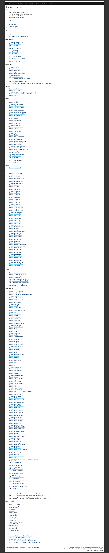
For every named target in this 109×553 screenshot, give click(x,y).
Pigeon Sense (17, 95)
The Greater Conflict (18, 414)
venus (10, 514)
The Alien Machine (18, 396)
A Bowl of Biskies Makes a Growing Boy (23, 294)
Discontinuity (17, 320)
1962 (10, 282)
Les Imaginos (17, 67)
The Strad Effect (17, 441)
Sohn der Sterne (17, 130)
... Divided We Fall (18, 293)
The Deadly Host (18, 404)
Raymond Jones (12, 24)
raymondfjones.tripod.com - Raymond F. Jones (19, 539)
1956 (10, 154)
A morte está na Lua (18, 297)
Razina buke (15, 485)
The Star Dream (17, 438)
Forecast (16, 330)
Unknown (11, 42)
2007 (10, 45)
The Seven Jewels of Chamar (18, 58)
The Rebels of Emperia (19, 42)
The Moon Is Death (18, 425)
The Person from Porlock (19, 231)
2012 (10, 83)
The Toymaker (17, 75)
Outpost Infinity (17, 360)
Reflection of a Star (18, 378)
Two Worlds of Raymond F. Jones (19, 81)
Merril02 (11, 520)
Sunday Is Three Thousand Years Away (23, 391)
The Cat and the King (19, 397)
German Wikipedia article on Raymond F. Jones (20, 544)
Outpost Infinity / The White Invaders (20, 36)
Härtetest (16, 334)
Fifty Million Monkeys (18, 326)
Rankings (44, 3)
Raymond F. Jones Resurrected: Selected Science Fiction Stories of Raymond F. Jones (32, 83)
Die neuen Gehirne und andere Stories (21, 78)
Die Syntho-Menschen (19, 101)
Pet (14, 365)
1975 (10, 80)
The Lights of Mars (18, 417)
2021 (10, 60)
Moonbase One (17, 117)
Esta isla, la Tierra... (18, 102)
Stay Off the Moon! (16, 61)
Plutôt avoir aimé (18, 370)
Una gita (14, 464)
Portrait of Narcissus (18, 372)
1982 (10, 285)
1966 (10, 159)
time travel (11, 523)
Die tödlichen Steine (16, 467)
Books (25, 3)
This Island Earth (16, 152)
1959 (10, 155)
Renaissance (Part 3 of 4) (20, 276)
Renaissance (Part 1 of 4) (20, 272)
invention (11, 507)
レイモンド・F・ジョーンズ (15, 28)
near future (11, 525)
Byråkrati (16, 305)
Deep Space (17, 90)
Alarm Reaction (17, 302)
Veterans (11, 512)
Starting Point (17, 386)
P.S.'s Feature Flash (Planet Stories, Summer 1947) (25, 93)
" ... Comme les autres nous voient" (20, 486)
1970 (10, 284)
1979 (10, 162)
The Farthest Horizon (19, 405)
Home (8, 3)
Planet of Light (17, 122)
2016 (10, 56)
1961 (10, 280)
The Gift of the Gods (18, 409)
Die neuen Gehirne (16, 472)
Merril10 (11, 527)
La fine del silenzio (16, 159)
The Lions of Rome (18, 418)
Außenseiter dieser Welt (17, 76)
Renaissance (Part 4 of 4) (20, 277)
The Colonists (15, 51)
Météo (15, 352)
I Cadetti (14, 475)
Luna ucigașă (17, 70)
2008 (10, 47)
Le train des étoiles (18, 346)
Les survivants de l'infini (19, 113)
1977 (10, 483)
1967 (10, 76)
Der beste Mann (17, 318)
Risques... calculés (18, 383)
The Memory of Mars (16, 47)
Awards (31, 3)
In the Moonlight (17, 168)
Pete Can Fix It (17, 367)
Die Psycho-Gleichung (17, 462)
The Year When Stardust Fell (20, 146)
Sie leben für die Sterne (17, 473)
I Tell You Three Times (19, 336)
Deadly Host (17, 315)
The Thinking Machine (19, 443)
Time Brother (17, 451)
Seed (15, 385)
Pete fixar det (17, 368)
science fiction (12, 504)
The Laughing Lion (18, 415)
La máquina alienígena (19, 343)
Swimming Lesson (18, 393)
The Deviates (17, 138)
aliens (10, 509)
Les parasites (17, 349)
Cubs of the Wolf (15, 45)
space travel (11, 510)
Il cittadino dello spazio (19, 105)
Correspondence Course (19, 310)
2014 (10, 36)
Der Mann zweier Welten (17, 160)
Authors (20, 3)
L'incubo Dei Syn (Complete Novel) (20, 284)
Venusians (11, 515)
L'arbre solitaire (15, 478)
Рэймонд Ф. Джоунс (13, 26)
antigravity (11, 519)
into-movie (11, 528)
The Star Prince (17, 43)
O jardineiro (16, 357)
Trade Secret (17, 454)
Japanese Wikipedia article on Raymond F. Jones (20, 536)
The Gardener (17, 407)
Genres (37, 3)
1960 (10, 157)
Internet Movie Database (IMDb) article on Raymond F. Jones (23, 540)
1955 (10, 279)
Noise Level (16, 184)
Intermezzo (16, 338)
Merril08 (11, 517)
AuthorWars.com (14, 547)
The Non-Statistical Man (19, 73)
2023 (10, 61)
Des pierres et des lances (18, 483)
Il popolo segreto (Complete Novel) (20, 280)
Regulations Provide (18, 380)
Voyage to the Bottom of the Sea (21, 149)
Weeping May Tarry (18, 151)
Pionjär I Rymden (18, 120)
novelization (11, 530)
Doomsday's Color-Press (19, 323)
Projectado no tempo (18, 375)
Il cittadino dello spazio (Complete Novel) (21, 279)
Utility (15, 457)
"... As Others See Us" (19, 291)
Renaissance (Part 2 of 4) (20, 274)
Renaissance (17, 123)
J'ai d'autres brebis (18, 109)
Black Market (17, 304)
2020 (10, 58)
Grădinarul (16, 331)
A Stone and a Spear (16, 56)
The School (16, 433)
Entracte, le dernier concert (18, 476)
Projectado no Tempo (19, 72)
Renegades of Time (18, 126)
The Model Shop (17, 423)
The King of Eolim (18, 139)
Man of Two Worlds (18, 115)
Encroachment (17, 325)
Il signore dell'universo (19, 107)
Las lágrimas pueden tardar (20, 112)
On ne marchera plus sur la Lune (19, 480)
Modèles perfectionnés (19, 354)
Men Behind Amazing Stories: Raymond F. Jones (25, 92)
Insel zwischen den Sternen (18, 154)
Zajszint (15, 460)
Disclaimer (36, 547)
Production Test (17, 373)
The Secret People (18, 144)
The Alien (16, 134)
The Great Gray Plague (17, 48)
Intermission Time (18, 339)
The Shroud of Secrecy (19, 436)
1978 (10, 486)
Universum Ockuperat (19, 147)
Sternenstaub (15, 157)
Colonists (14, 55)
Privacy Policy (30, 547)
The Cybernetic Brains (19, 136)
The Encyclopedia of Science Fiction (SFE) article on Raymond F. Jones (25, 542)
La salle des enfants (18, 344)
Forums (50, 3)
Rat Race (16, 376)
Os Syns (16, 118)
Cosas (15, 312)
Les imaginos (17, 175)
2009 (10, 48)
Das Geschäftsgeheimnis (17, 470)
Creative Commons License (92, 548)
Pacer (15, 362)
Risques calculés (16, 80)
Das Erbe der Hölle (16, 155)
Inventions (16, 341)
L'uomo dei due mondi (19, 110)
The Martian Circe (16, 60)
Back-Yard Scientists (18, 89)
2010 (10, 50)
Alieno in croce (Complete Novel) (19, 285)
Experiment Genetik (18, 104)
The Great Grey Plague (19, 412)
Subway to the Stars (18, 389)
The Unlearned (15, 53)
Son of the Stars (17, 131)
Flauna (15, 328)
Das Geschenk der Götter (17, 468)
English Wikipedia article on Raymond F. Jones (20, 537)
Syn (15, 133)
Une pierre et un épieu (19, 456)
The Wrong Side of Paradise (20, 449)
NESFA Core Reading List (15, 506)
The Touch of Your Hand (19, 444)
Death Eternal (17, 317)
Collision (16, 309)
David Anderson (12, 23)
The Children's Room (19, 399)
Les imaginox (17, 68)
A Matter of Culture (18, 296)
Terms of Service (22, 547)
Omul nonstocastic (18, 359)
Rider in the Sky (17, 381)
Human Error (15, 50)
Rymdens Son (17, 128)
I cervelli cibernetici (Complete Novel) (20, 282)
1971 (10, 78)
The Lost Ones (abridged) (20, 141)
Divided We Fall (17, 322)
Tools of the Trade (18, 452)
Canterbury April (17, 307)
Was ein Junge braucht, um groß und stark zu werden (26, 459)
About (14, 3)
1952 (10, 152)
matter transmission (13, 522)
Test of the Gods (17, 394)
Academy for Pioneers (19, 301)
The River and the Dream (19, 143)
